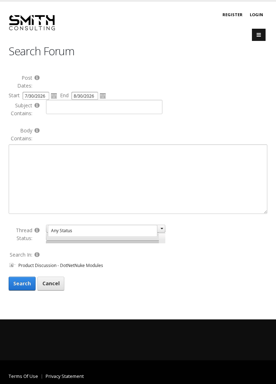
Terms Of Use (23, 376)
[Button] (259, 35)
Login (256, 14)
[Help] (37, 77)
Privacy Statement (65, 376)
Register (232, 14)
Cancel (51, 283)
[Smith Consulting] (32, 22)
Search (22, 283)
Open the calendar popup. (54, 96)
